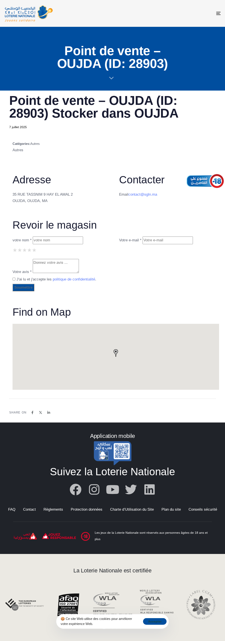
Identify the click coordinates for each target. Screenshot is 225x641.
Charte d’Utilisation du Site (132, 509)
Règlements (53, 509)
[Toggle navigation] (185, 13)
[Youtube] (112, 489)
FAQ (11, 509)
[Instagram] (94, 489)
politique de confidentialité (74, 279)
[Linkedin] (149, 489)
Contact (29, 509)
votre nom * (22, 240)
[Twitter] (131, 489)
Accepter (154, 621)
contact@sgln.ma (142, 194)
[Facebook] (76, 489)
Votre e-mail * (130, 240)
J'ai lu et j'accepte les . (55, 279)
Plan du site (171, 509)
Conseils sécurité (203, 509)
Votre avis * (22, 272)
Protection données (86, 509)
